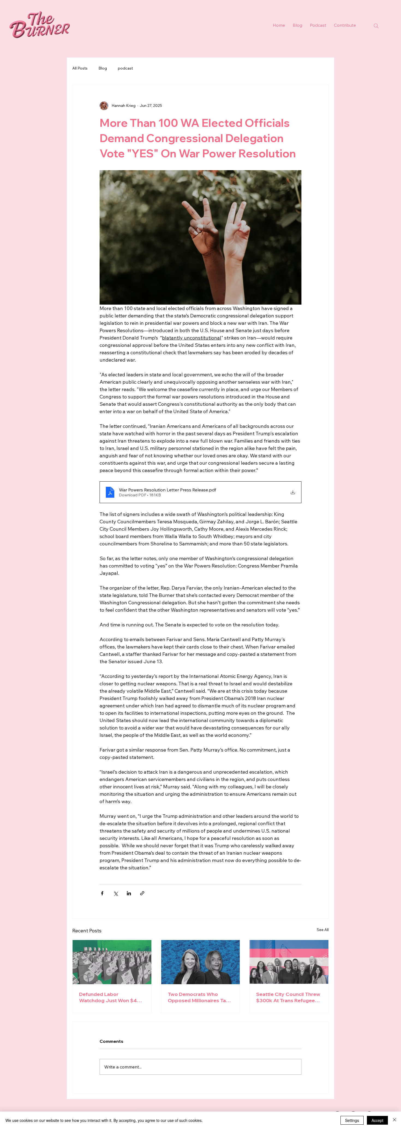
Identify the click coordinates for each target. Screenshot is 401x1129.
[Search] (376, 26)
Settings (352, 1120)
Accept (377, 1120)
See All (323, 929)
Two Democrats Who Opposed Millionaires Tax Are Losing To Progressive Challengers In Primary (199, 997)
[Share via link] (142, 893)
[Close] (394, 1120)
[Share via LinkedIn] (128, 893)
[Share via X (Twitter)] (115, 893)
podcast (125, 68)
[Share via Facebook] (102, 893)
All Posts (80, 68)
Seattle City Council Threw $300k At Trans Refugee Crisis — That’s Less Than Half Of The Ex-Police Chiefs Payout (288, 997)
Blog (102, 68)
